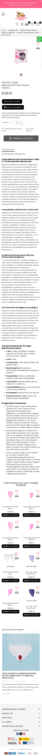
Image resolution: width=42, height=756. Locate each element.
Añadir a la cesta (23, 138)
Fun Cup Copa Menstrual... (31, 573)
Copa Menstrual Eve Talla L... (10, 604)
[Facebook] (17, 733)
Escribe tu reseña (13, 101)
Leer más (6, 693)
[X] (20, 733)
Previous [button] (35, 629)
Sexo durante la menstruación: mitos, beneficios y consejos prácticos (19, 675)
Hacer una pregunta (14, 107)
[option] (21, 74)
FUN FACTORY (31, 566)
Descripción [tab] (8, 149)
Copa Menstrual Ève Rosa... (10, 508)
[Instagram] (24, 733)
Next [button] (38, 629)
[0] (38, 24)
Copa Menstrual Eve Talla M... (31, 539)
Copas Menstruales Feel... (11, 573)
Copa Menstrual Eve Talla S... (31, 508)
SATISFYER (10, 566)
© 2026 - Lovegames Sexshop (21, 749)
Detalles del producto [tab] (14, 154)
